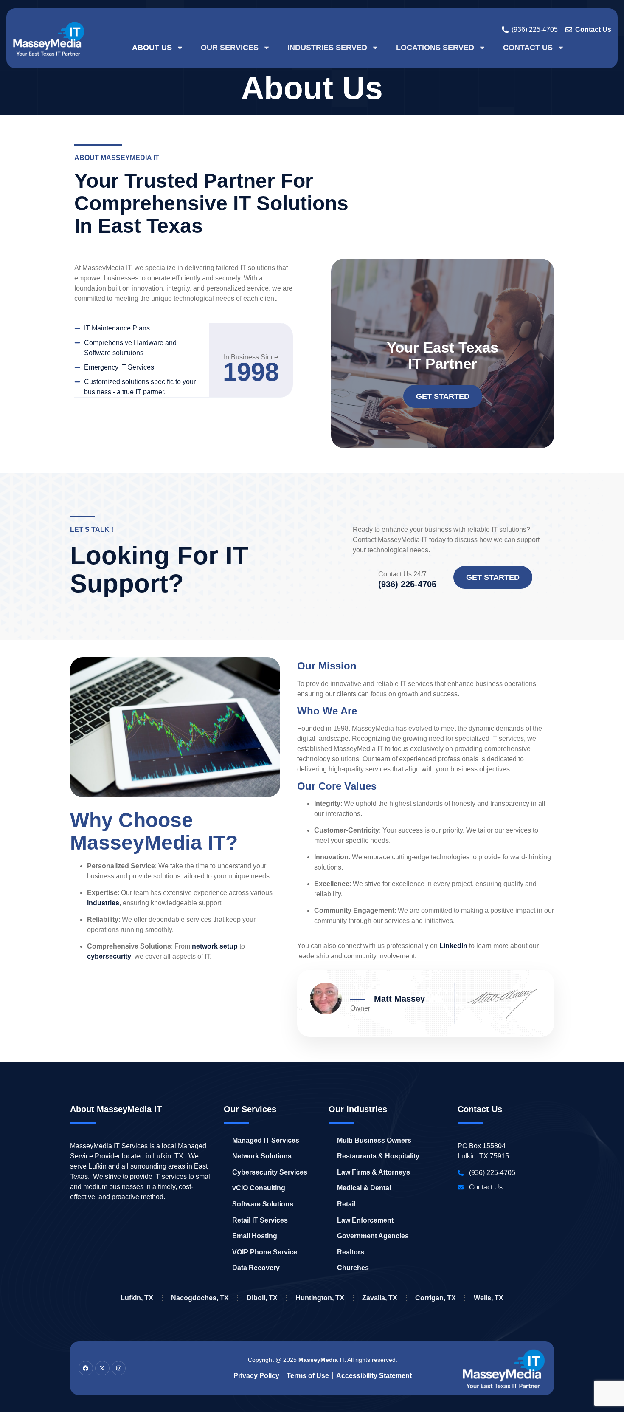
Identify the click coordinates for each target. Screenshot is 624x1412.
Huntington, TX (319, 1298)
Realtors (350, 1252)
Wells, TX (488, 1298)
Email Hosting (254, 1236)
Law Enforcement (365, 1220)
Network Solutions (262, 1156)
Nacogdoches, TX (200, 1298)
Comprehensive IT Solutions (211, 203)
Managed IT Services (265, 1140)
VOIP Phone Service (264, 1252)
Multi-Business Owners (374, 1140)
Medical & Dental (364, 1188)
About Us (152, 47)
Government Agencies (373, 1236)
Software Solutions (262, 1204)
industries (103, 903)
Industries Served (327, 47)
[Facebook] (86, 1368)
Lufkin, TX (137, 1298)
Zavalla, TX (379, 1298)
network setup (215, 946)
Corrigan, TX (435, 1298)
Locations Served (435, 47)
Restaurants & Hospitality (378, 1156)
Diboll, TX (262, 1298)
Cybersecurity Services (269, 1172)
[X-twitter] (102, 1368)
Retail (346, 1204)
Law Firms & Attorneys (373, 1172)
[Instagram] (119, 1368)
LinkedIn (453, 945)
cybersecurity (109, 956)
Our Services (230, 47)
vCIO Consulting (258, 1188)
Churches (353, 1267)
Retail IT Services (260, 1220)
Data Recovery (256, 1267)
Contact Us (528, 47)
